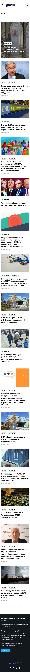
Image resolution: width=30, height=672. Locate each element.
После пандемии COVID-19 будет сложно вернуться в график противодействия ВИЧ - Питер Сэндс (14, 477)
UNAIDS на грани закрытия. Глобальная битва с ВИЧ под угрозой (15, 49)
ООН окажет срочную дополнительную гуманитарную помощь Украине (11, 358)
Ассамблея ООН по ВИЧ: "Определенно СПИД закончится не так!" (12, 515)
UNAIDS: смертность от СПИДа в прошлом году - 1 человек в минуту (13, 320)
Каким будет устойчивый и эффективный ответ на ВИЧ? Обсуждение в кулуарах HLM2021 (14, 594)
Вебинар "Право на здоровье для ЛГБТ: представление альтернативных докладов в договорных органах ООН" (14, 282)
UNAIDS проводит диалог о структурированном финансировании (13, 439)
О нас (5, 650)
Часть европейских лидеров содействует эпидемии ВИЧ (13, 204)
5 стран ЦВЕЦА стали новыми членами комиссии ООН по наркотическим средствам (14, 127)
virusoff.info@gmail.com (8, 645)
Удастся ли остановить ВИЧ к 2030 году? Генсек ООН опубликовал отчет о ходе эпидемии (14, 89)
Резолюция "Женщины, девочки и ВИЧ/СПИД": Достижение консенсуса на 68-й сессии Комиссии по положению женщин (13, 166)
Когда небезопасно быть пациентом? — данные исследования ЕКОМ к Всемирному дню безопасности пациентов (12, 242)
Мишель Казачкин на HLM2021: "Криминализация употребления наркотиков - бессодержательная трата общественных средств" (15, 554)
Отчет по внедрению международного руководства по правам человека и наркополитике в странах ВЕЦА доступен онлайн (14, 399)
